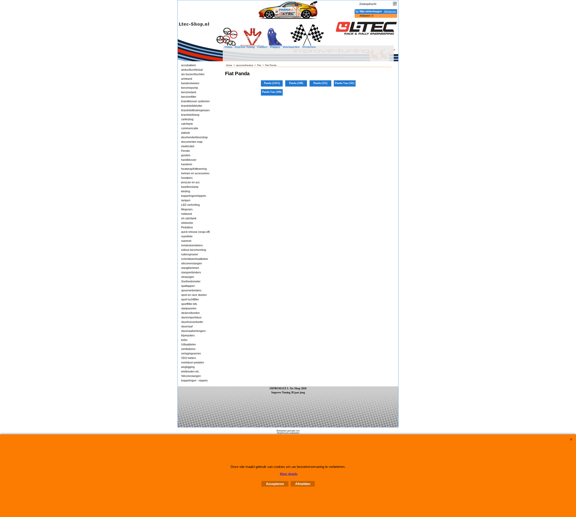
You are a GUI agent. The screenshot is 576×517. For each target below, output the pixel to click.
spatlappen (188, 286)
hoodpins (187, 177)
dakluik (185, 132)
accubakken (188, 65)
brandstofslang (190, 114)
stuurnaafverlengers (193, 331)
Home (228, 47)
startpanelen (188, 308)
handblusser (188, 159)
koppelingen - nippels (194, 380)
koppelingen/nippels (193, 195)
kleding (185, 191)
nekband (186, 213)
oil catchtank (188, 218)
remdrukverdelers (192, 245)
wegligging (188, 367)
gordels (185, 155)
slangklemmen (190, 268)
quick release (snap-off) (195, 232)
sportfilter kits (189, 304)
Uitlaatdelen (188, 344)
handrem (186, 164)
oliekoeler (187, 222)
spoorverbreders (191, 290)
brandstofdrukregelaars (195, 110)
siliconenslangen (191, 263)
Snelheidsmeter (190, 281)
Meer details (288, 474)
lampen (185, 200)
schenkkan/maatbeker (194, 259)
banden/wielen (190, 83)
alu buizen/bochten (193, 74)
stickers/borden (190, 313)
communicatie (189, 128)
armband (186, 78)
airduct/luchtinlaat (192, 69)
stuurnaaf (187, 326)
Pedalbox (187, 227)
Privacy (275, 47)
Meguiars (187, 209)
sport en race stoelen (194, 295)
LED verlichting (190, 204)
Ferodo (185, 150)
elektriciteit (187, 146)
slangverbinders (191, 272)
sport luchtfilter (190, 299)
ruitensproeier (189, 254)
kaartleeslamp (189, 186)
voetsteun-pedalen (192, 362)
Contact (262, 47)
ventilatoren (188, 349)
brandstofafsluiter (191, 105)
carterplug (187, 119)
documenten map (191, 141)
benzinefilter (188, 96)
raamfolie (187, 236)
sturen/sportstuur (191, 317)
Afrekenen (309, 47)
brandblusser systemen (195, 101)
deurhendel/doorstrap (194, 137)
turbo (184, 340)
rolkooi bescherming (193, 250)
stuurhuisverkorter (192, 322)
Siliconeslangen (191, 376)
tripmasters (188, 335)
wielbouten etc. (190, 371)
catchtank (187, 123)
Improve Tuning (244, 47)
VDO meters (188, 358)
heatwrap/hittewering (194, 168)
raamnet (186, 241)
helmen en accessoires (195, 173)
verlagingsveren (191, 353)
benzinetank (188, 92)
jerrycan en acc (190, 182)
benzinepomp (189, 87)
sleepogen (187, 277)
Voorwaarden (291, 47)
